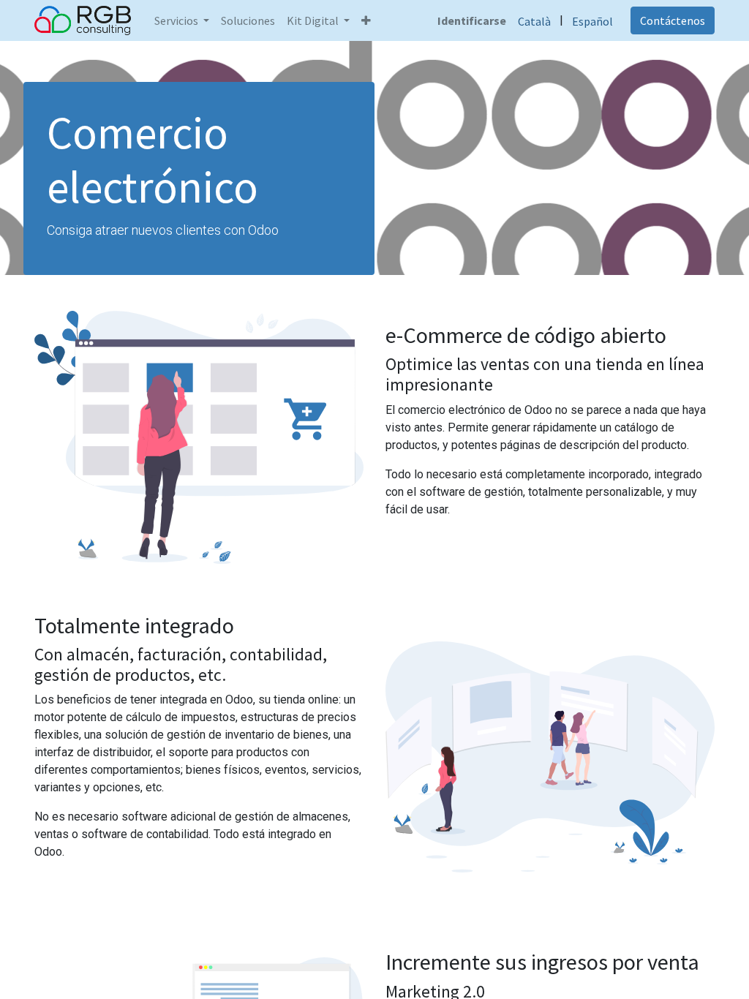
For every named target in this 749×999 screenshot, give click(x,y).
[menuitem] (248, 20)
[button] (366, 20)
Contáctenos (672, 20)
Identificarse (471, 20)
